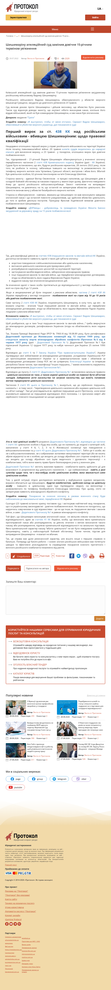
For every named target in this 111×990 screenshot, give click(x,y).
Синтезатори (9, 953)
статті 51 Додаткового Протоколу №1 (51, 371)
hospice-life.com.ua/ (29, 951)
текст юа (8, 965)
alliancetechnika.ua (12, 940)
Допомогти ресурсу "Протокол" (20, 911)
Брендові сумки (27, 964)
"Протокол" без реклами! (17, 895)
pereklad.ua (26, 938)
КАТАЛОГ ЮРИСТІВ (23, 673)
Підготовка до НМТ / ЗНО (31, 941)
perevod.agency (10, 956)
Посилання (9, 969)
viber (84, 779)
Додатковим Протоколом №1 (45, 367)
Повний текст (11, 865)
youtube (18, 787)
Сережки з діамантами (13, 937)
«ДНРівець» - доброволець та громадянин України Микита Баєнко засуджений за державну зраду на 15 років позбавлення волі (55, 209)
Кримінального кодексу (61, 162)
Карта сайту (11, 899)
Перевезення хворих (29, 948)
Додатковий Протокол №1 (52, 342)
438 (58, 131)
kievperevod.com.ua (12, 972)
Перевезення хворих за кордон (30, 971)
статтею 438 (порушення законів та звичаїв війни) (66, 255)
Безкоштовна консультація (30, 641)
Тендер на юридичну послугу (19, 903)
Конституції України (80, 361)
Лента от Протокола (35, 58)
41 (45, 519)
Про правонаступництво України (76, 352)
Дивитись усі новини (96, 695)
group (40, 779)
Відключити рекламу (93, 57)
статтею (39, 519)
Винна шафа (26, 945)
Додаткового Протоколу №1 (36, 512)
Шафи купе (26, 960)
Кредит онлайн (12, 915)
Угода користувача (14, 907)
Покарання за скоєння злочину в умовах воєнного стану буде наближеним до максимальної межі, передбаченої (55, 497)
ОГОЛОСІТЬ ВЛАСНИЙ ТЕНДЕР (30, 664)
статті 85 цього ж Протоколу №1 (39, 385)
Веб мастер (9, 946)
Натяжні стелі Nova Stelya (31, 967)
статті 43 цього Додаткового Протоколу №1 (58, 450)
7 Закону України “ (47, 352)
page (18, 779)
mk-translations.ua (28, 954)
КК (67, 131)
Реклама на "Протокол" (16, 891)
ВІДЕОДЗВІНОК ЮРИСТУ (26, 653)
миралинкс (9, 943)
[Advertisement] (55, 234)
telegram (62, 779)
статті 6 (27, 352)
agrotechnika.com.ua (12, 959)
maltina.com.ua (27, 957)
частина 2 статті (87, 292)
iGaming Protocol (13, 919)
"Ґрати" (31, 117)
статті (39, 162)
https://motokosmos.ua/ (13, 950)
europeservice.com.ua (12, 962)
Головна (10, 36)
